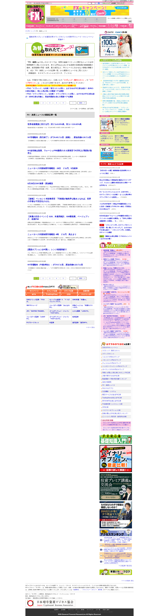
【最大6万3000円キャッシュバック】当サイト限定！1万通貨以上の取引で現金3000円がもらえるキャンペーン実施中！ (116, 287)
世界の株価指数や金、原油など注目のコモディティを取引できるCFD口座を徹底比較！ (116, 103)
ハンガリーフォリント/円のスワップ (114, 366)
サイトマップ (90, 609)
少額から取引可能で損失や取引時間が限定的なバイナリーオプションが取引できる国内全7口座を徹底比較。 (116, 96)
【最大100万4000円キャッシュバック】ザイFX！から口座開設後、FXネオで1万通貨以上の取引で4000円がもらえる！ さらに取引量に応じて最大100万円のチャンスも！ (116, 262)
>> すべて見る (90, 327)
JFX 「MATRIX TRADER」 (35, 311)
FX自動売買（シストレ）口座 (112, 404)
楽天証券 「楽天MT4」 (80, 322)
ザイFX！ (111, 612)
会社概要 (63, 609)
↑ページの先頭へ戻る (127, 580)
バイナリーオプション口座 (111, 410)
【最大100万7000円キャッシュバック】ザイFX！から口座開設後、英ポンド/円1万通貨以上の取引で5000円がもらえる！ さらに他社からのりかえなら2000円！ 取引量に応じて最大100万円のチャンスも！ (116, 296)
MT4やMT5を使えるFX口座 (111, 401)
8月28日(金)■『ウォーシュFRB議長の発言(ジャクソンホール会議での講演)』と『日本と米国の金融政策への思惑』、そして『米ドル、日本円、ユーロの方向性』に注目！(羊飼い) (118, 540)
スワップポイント (108, 354)
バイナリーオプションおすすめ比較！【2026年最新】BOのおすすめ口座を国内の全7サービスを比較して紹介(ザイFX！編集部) (118, 549)
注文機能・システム (109, 391)
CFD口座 (105, 407)
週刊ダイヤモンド (81, 612)
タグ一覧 (98, 609)
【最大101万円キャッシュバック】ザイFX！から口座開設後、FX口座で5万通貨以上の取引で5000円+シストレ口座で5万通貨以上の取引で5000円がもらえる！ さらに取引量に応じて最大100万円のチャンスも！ (116, 308)
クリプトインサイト (102, 612)
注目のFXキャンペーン (110, 347)
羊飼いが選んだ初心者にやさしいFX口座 (116, 372)
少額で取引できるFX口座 (110, 376)
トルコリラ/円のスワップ (110, 357)
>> (82, 103)
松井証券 (75, 317)
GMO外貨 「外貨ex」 (79, 299)
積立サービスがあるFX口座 (111, 394)
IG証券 (51, 322)
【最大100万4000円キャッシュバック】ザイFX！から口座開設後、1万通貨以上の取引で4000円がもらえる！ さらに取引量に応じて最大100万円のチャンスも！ (116, 253)
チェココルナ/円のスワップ (111, 363)
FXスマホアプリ (107, 388)
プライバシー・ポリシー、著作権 (76, 609)
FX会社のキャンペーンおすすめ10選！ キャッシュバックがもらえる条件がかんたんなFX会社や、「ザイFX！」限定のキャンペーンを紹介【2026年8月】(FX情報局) (118, 556)
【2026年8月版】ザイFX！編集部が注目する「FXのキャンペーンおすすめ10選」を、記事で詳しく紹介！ (116, 82)
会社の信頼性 (106, 382)
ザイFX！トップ (30, 31)
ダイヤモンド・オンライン (69, 612)
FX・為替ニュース (108, 385)
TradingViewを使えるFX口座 (112, 398)
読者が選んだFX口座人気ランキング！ (115, 413)
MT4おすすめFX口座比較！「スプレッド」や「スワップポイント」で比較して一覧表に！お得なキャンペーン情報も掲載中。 (116, 109)
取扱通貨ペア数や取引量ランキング (114, 379)
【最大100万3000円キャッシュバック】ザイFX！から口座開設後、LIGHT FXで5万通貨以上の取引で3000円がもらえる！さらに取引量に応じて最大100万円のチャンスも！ (116, 334)
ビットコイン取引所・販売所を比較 (114, 416)
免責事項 (56, 609)
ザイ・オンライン (91, 612)
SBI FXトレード (31, 305)
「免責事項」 (76, 589)
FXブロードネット (32, 322)
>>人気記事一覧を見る (125, 566)
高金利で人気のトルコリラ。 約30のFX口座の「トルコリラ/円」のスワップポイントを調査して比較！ (116, 89)
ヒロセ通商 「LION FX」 (81, 311)
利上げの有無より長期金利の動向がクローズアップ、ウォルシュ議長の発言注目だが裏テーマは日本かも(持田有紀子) (117, 561)
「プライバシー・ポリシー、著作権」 (92, 589)
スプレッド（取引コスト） (111, 350)
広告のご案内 (106, 609)
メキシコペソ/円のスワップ (111, 360)
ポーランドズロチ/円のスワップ (113, 369)
